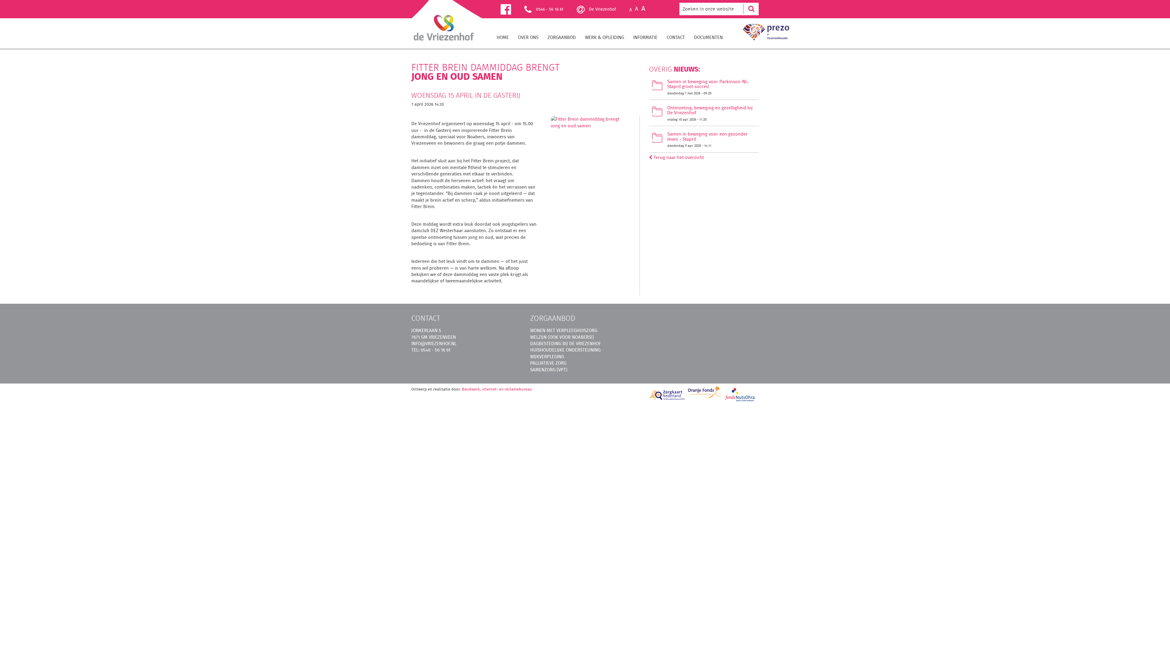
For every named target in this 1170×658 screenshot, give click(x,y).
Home (503, 37)
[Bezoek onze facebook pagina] (512, 8)
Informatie (645, 37)
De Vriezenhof (602, 9)
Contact (676, 37)
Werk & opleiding (604, 37)
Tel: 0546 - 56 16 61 (430, 349)
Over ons (528, 37)
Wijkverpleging (547, 356)
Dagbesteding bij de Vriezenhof (565, 343)
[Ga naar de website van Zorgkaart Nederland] (667, 395)
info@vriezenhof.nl (433, 343)
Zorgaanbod (562, 37)
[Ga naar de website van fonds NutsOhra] (740, 394)
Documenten (708, 37)
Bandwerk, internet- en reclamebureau (497, 389)
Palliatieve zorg (548, 362)
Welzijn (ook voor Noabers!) (562, 337)
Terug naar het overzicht (678, 157)
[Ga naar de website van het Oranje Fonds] (705, 392)
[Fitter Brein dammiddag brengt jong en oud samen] (590, 124)
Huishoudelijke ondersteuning (565, 349)
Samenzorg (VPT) (548, 369)
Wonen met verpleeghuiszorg (563, 330)
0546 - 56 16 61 (550, 9)
